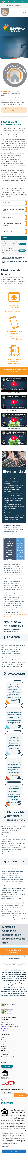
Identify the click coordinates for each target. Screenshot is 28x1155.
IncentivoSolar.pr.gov (14, 310)
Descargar (22, 243)
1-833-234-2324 (14, 338)
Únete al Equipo (5, 1052)
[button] (25, 1130)
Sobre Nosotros (5, 1039)
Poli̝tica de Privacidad (7, 1059)
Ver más (16, 775)
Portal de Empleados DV (7, 1056)
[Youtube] (8, 1103)
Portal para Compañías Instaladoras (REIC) (13, 210)
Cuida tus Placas (8, 231)
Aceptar (14, 1151)
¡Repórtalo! (7, 1066)
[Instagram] (5, 1103)
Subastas (3, 1046)
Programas (4, 1044)
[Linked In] (11, 1103)
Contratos (3, 1048)
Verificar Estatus (7, 203)
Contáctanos (4, 1054)
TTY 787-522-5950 (6, 1028)
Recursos (3, 1050)
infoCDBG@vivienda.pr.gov (8, 1030)
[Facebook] (2, 1103)
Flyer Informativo (8, 217)
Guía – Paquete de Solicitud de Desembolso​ (12, 224)
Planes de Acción (5, 1041)
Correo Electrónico (6, 1092)
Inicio (2, 1037)
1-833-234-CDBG (5, 1026)
